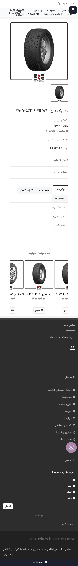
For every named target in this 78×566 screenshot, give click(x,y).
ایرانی (69, 480)
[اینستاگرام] (72, 347)
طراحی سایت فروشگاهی (58, 549)
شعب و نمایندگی (63, 425)
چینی (70, 486)
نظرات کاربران (26, 190)
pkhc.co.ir (54, 337)
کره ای (69, 492)
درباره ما (68, 418)
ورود (69, 446)
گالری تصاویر (65, 404)
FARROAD (56, 148)
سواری (51, 140)
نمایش (37, 310)
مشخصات (44, 190)
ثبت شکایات (66, 524)
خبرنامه (68, 411)
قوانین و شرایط (64, 432)
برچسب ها (60, 199)
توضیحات (60, 189)
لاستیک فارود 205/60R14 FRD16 (37, 294)
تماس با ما (66, 439)
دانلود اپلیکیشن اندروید (59, 390)
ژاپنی (70, 498)
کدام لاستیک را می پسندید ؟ (63, 472)
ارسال (8, 506)
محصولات (67, 397)
